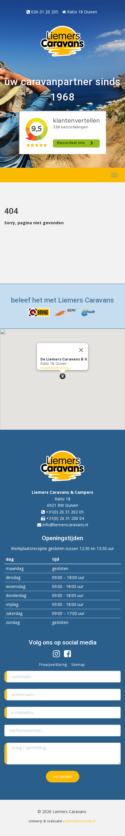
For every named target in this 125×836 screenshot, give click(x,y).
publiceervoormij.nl (79, 821)
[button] (62, 376)
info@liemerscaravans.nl (65, 524)
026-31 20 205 (44, 11)
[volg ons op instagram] (56, 655)
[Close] (81, 350)
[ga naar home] (18, 175)
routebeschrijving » (55, 368)
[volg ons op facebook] (67, 655)
